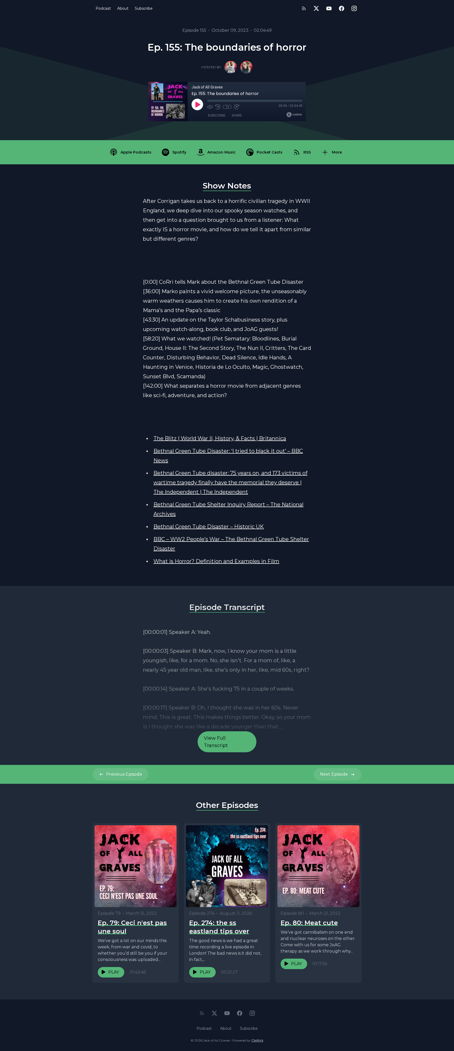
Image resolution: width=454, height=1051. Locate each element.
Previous (124, 774)
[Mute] (210, 106)
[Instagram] (354, 8)
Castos (257, 1040)
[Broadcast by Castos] (294, 114)
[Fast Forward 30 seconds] (236, 106)
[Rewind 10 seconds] (217, 106)
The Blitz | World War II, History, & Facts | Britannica (219, 438)
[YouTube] (329, 8)
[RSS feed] (303, 8)
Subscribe (144, 8)
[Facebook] (341, 8)
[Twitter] (316, 8)
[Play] (197, 104)
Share (237, 115)
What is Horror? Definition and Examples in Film (216, 561)
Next (334, 774)
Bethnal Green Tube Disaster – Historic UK (208, 526)
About (122, 8)
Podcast (103, 8)
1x (227, 107)
